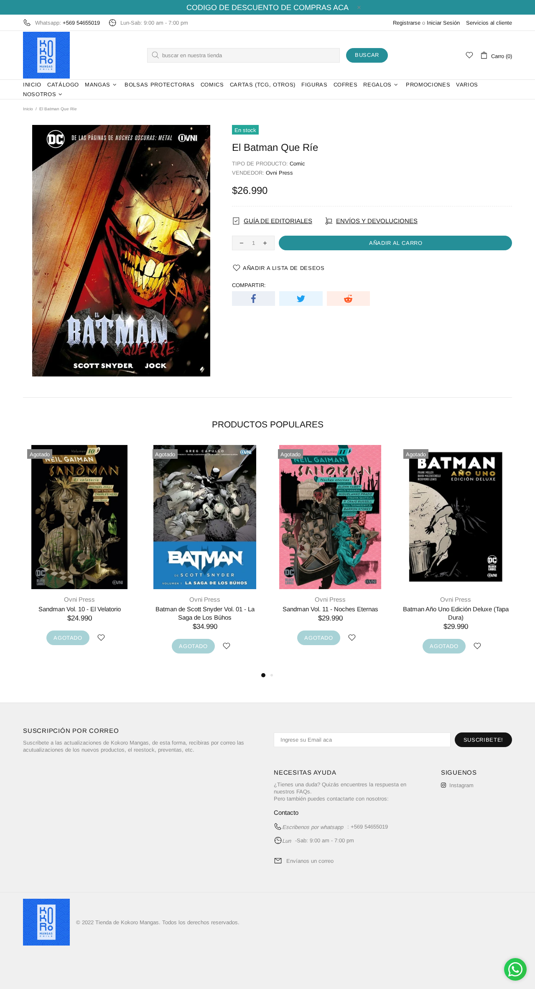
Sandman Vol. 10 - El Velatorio (79, 609)
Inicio (28, 109)
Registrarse (406, 23)
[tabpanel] (79, 553)
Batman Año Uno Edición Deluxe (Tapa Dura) (456, 613)
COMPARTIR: (249, 285)
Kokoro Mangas (46, 55)
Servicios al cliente (489, 23)
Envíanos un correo (310, 861)
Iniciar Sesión (443, 23)
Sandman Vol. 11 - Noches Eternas (330, 609)
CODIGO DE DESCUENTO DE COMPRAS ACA (267, 7)
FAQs (303, 791)
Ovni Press (279, 173)
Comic (297, 163)
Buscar (367, 55)
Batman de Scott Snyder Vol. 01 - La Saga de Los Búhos (205, 613)
